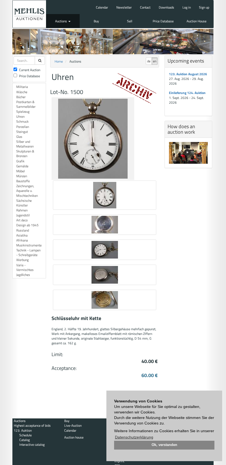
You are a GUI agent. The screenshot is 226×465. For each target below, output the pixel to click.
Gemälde (22, 166)
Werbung (22, 259)
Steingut (22, 131)
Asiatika (22, 235)
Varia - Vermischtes (25, 267)
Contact (145, 7)
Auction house (74, 437)
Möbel (20, 171)
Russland (22, 230)
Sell (129, 21)
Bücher (21, 97)
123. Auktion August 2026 (188, 74)
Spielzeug (22, 111)
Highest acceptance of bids (32, 425)
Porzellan (22, 126)
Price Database (163, 21)
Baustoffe (23, 181)
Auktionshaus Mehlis (29, 14)
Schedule (25, 435)
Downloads (166, 7)
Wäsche (21, 92)
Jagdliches (23, 274)
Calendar (102, 7)
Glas (19, 136)
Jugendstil (23, 215)
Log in (186, 7)
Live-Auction (73, 425)
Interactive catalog (32, 444)
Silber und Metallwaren (25, 144)
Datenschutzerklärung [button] (134, 437)
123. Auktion (23, 430)
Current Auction (29, 70)
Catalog (24, 439)
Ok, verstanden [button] (164, 445)
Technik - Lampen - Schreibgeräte (28, 252)
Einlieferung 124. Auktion (187, 92)
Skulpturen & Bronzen (25, 153)
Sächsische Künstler (24, 203)
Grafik (20, 161)
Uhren (20, 116)
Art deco (22, 220)
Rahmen (22, 210)
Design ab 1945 (27, 225)
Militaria (22, 86)
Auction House (196, 21)
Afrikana (22, 240)
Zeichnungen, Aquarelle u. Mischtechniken (27, 190)
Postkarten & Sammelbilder (26, 104)
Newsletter (124, 7)
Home (59, 61)
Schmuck (22, 121)
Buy (96, 21)
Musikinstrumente (29, 245)
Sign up (204, 7)
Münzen (21, 176)
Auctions (61, 21)
